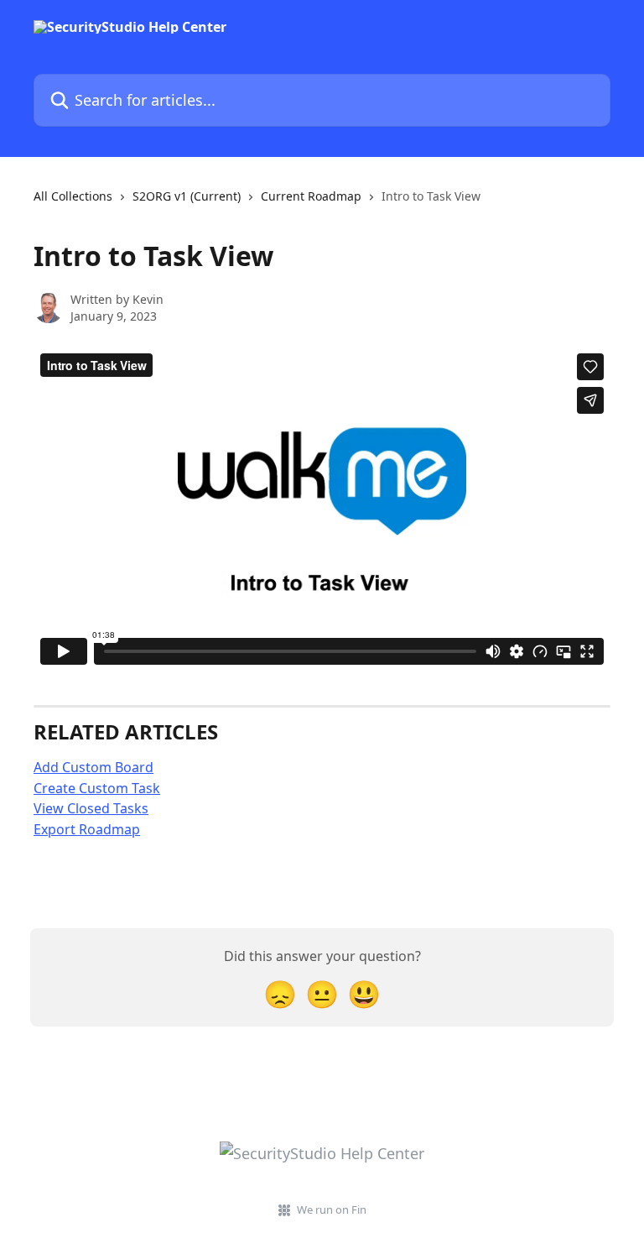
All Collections (73, 196)
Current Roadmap (311, 196)
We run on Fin (331, 1209)
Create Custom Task (97, 788)
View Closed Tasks (91, 808)
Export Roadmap (87, 829)
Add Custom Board (93, 767)
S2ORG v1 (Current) (186, 196)
